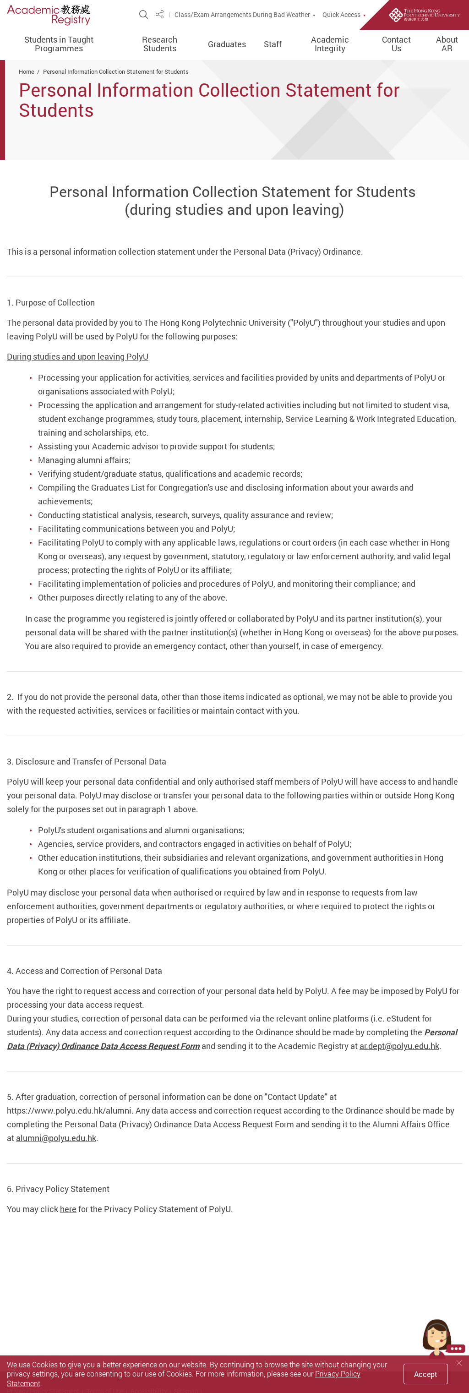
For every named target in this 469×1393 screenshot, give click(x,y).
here (68, 1208)
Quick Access (341, 14)
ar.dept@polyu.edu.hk (399, 1045)
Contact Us (396, 44)
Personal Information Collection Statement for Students (116, 71)
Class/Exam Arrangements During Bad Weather (242, 14)
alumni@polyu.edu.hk (56, 1137)
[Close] (459, 1363)
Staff (273, 44)
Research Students (159, 44)
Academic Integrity (330, 44)
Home (26, 71)
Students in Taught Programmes (58, 44)
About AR (447, 44)
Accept (425, 1374)
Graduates (227, 44)
